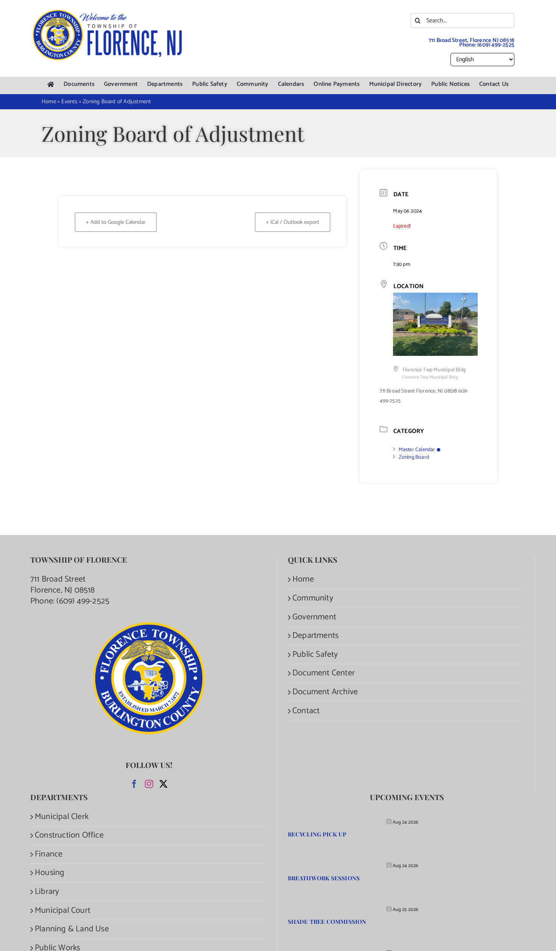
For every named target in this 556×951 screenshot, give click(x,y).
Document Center (323, 673)
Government (314, 617)
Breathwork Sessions (324, 878)
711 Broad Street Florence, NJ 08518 (62, 584)
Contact (306, 711)
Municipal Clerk (62, 816)
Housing (49, 872)
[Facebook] (134, 784)
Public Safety (315, 654)
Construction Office (69, 835)
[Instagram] (149, 784)
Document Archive (325, 692)
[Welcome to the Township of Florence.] (107, 13)
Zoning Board (414, 457)
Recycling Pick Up (317, 834)
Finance (48, 854)
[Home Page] (50, 84)
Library (47, 891)
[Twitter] (163, 784)
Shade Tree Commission (327, 921)
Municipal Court (62, 910)
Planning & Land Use (72, 929)
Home (303, 579)
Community (312, 598)
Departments (315, 635)
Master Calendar (417, 449)
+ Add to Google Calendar (116, 222)
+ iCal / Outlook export (292, 222)
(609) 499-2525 (495, 45)
